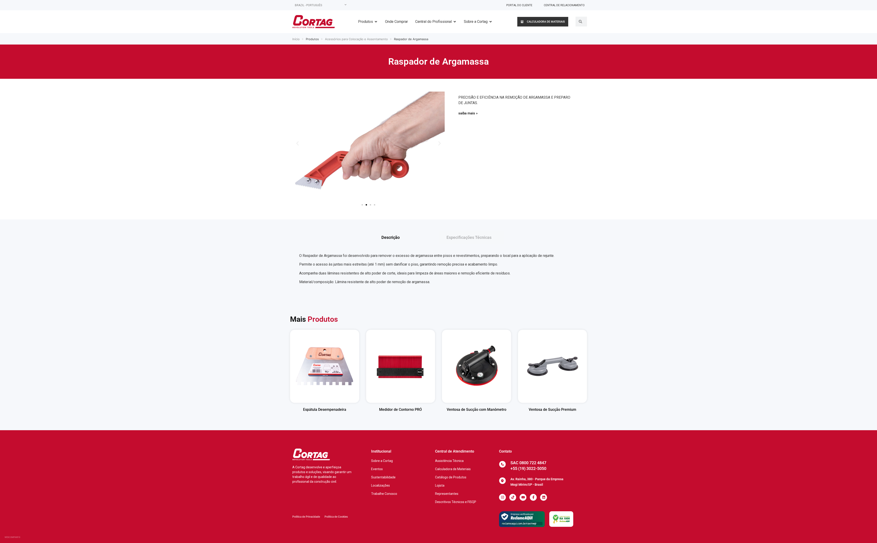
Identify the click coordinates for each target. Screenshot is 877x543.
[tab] (405, 237)
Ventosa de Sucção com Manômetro (476, 409)
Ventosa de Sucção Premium (552, 409)
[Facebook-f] (533, 497)
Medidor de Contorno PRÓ (400, 409)
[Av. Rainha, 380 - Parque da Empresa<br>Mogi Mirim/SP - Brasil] (502, 480)
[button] (297, 143)
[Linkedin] (543, 497)
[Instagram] (502, 497)
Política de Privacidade (306, 516)
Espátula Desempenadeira (324, 409)
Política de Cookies (336, 516)
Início (296, 39)
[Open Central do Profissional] (455, 21)
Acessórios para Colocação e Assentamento (356, 39)
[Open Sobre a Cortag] (490, 21)
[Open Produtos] (376, 21)
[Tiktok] (512, 497)
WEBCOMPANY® (12, 537)
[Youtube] (523, 497)
